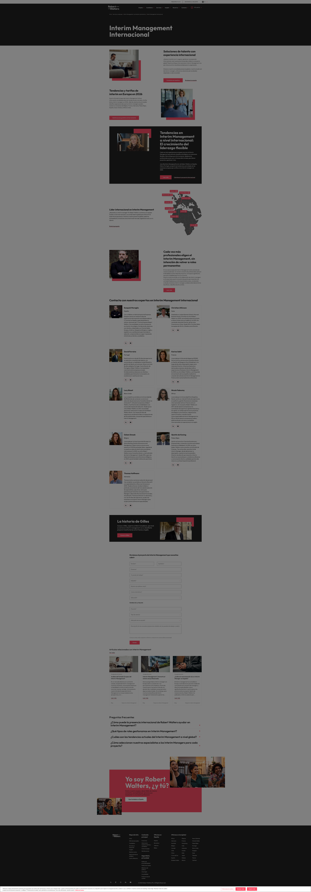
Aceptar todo (252, 889)
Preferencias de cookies (227, 889)
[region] (155, 889)
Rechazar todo (240, 889)
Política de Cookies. (79, 890)
